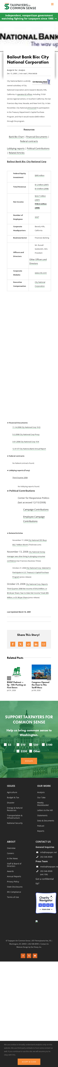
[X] (20, 644)
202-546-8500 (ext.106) (46, 873)
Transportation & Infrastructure (14, 816)
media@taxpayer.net (48, 866)
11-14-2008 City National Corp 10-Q (26, 427)
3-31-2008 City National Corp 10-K (25, 441)
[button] (9, 678)
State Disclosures (15, 887)
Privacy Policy (13, 881)
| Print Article (32, 73)
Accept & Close (29, 1062)
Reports (40, 831)
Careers (10, 853)
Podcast (40, 826)
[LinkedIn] (36, 644)
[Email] (44, 644)
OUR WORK (44, 786)
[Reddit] (28, 644)
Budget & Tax (12, 70)
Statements (42, 815)
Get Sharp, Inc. (36, 947)
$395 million (39, 175)
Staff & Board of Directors (14, 864)
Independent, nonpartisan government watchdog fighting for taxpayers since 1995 (27, 17)
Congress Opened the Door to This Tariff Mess (40, 685)
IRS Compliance (14, 892)
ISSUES (11, 786)
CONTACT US (43, 841)
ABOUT (11, 841)
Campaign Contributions (36, 509)
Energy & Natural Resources (15, 809)
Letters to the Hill (45, 810)
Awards (10, 871)
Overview (11, 848)
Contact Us (44, 944)
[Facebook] (13, 644)
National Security (15, 823)
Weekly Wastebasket (43, 803)
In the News (12, 858)
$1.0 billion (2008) (42, 188)
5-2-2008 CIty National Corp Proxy (26, 434)
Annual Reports (14, 876)
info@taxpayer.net (48, 852)
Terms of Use (13, 897)
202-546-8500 (46, 857)
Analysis (22, 70)
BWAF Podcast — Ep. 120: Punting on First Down (16, 685)
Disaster (10, 802)
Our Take (41, 797)
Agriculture (12, 792)
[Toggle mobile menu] (52, 4)
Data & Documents (45, 820)
